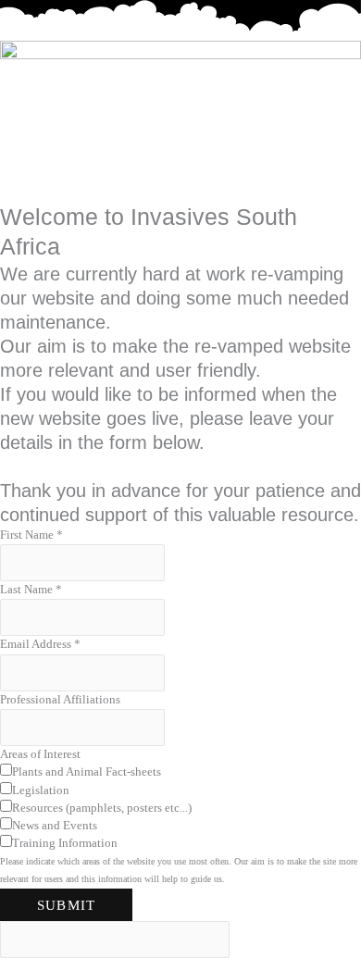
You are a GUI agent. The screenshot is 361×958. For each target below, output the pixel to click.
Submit (66, 905)
